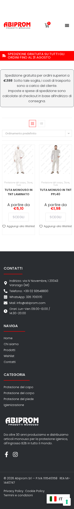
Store (29, 182)
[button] (67, 25)
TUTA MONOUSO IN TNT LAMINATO (18, 192)
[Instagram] (15, 454)
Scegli (18, 217)
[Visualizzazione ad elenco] (41, 123)
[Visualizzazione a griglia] (32, 123)
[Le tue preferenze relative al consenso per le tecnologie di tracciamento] (67, 502)
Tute (18, 185)
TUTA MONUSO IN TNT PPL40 (56, 192)
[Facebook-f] (6, 454)
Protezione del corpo (15, 182)
